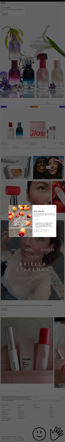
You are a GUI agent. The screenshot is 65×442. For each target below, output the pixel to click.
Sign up (37, 230)
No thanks (45, 230)
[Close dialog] (54, 207)
